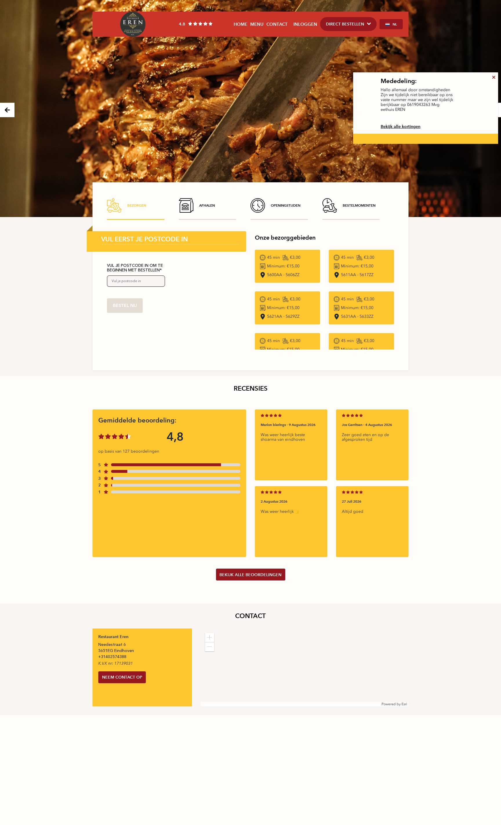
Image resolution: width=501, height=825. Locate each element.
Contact (277, 24)
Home (240, 24)
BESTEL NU (125, 305)
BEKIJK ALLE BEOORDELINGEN (250, 574)
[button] (209, 637)
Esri (404, 704)
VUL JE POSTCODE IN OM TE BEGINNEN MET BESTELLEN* (135, 268)
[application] (305, 667)
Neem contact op (122, 677)
